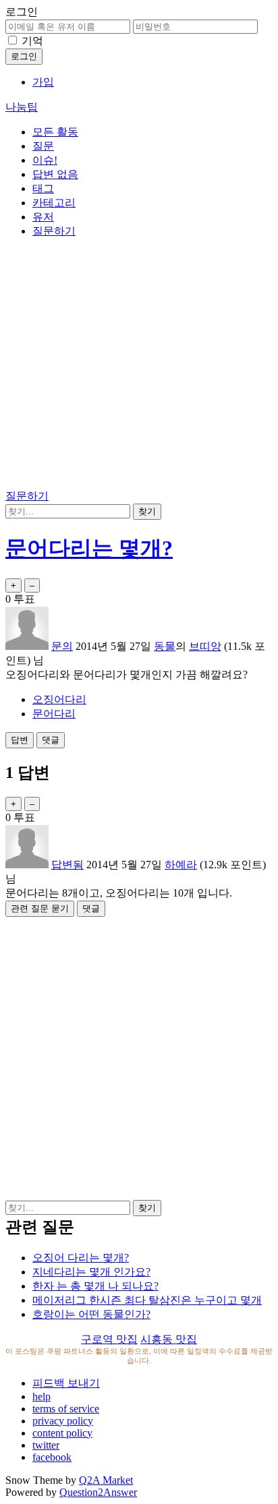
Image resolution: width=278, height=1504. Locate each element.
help (41, 1396)
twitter (45, 1445)
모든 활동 (55, 132)
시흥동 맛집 (168, 1339)
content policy (62, 1433)
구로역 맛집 (109, 1339)
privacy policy (62, 1420)
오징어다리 (59, 699)
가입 (43, 82)
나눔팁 (21, 107)
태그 (43, 188)
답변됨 (67, 864)
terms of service (65, 1408)
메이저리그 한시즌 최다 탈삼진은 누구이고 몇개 (147, 1300)
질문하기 (54, 231)
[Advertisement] (139, 366)
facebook (52, 1457)
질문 (43, 146)
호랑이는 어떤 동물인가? (91, 1314)
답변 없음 (55, 174)
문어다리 (54, 713)
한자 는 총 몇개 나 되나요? (95, 1286)
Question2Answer (98, 1492)
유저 (43, 216)
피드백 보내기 (66, 1383)
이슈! (44, 160)
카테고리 (54, 202)
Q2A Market (106, 1480)
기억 (32, 41)
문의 (62, 646)
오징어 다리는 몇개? (80, 1257)
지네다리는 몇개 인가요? (91, 1271)
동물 (164, 646)
